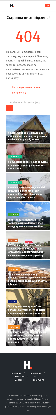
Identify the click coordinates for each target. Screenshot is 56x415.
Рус (47, 5)
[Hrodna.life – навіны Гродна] (12, 6)
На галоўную (19, 92)
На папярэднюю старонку (27, 87)
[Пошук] (38, 5)
